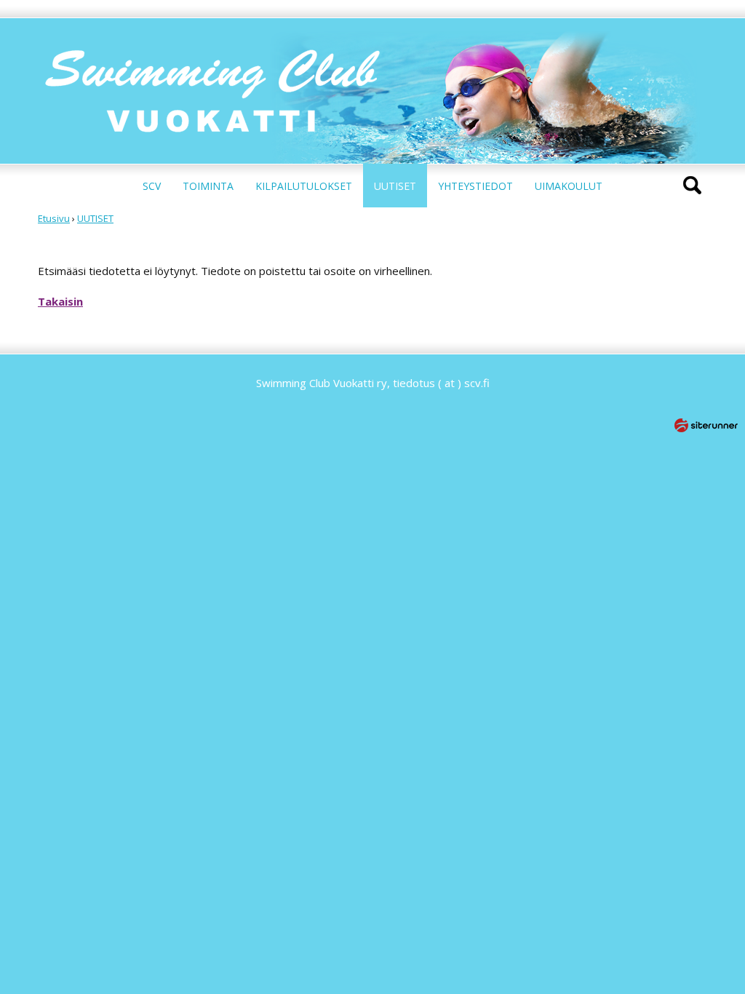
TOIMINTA (208, 186)
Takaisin (60, 301)
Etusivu (54, 218)
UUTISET (395, 186)
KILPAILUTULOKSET (303, 186)
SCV (152, 186)
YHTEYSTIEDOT (475, 186)
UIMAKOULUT (568, 186)
